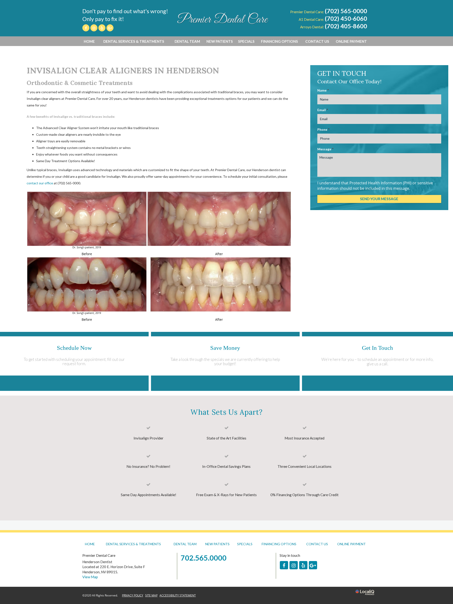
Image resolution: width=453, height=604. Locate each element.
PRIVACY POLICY (132, 595)
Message (325, 149)
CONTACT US (317, 41)
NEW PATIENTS (219, 41)
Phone (323, 129)
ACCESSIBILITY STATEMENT (177, 595)
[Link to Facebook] (85, 27)
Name (323, 90)
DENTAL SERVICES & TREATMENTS (133, 41)
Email (322, 110)
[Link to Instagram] (93, 27)
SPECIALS (246, 41)
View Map (90, 577)
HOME (89, 41)
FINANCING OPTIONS (279, 41)
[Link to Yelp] (101, 27)
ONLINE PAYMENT (351, 41)
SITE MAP (151, 595)
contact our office (40, 183)
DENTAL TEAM (187, 41)
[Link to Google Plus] (109, 27)
